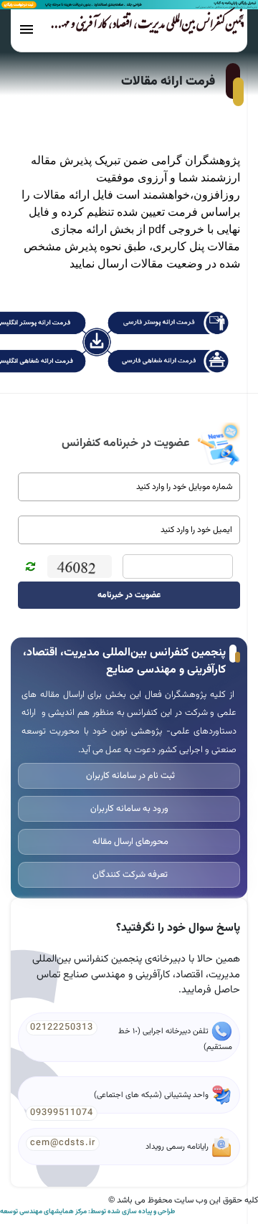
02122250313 (61, 1027)
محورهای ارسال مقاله (129, 842)
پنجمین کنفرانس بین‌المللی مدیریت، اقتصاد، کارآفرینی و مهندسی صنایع (134, 26)
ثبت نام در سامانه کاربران (129, 776)
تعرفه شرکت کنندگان (129, 875)
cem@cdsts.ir (62, 1143)
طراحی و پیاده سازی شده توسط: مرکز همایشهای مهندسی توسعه (87, 1212)
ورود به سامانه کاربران (129, 809)
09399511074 (61, 1113)
